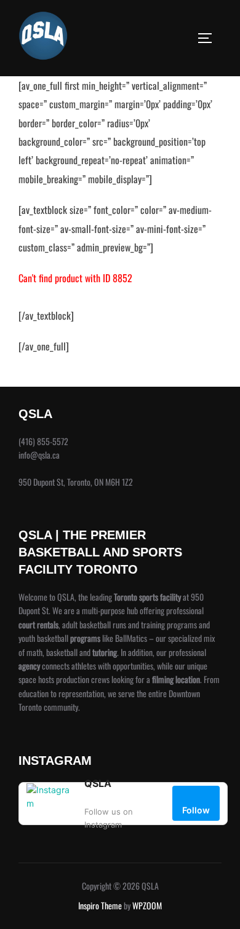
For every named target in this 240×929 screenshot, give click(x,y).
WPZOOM (147, 905)
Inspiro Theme (100, 905)
